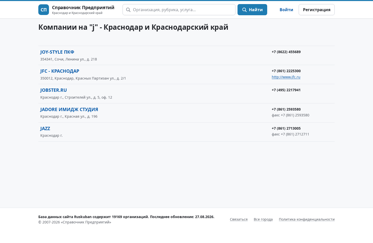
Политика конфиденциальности (307, 219)
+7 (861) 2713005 (286, 128)
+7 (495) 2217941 (286, 89)
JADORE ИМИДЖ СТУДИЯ (69, 109)
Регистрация (316, 9)
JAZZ (45, 128)
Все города (263, 219)
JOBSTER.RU (53, 90)
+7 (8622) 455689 (286, 51)
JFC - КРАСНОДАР (59, 71)
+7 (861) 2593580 (286, 109)
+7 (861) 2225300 (286, 70)
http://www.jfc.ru (286, 76)
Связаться (239, 219)
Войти (286, 9)
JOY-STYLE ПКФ (57, 52)
